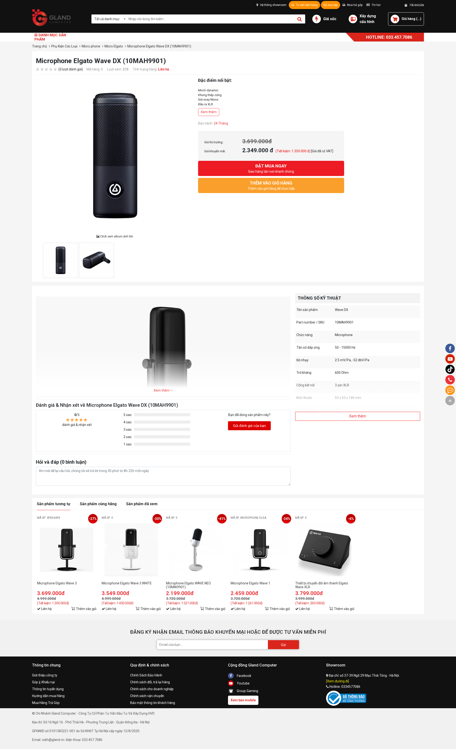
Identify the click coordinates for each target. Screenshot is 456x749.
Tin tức (376, 5)
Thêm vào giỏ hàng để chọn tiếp (271, 185)
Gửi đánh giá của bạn (249, 426)
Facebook (243, 676)
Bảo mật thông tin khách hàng (152, 703)
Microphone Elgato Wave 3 (57, 583)
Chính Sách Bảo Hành (146, 675)
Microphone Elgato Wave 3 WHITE (127, 583)
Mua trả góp (354, 5)
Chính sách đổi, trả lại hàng (150, 682)
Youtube (243, 683)
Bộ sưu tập (330, 5)
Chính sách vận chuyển (147, 696)
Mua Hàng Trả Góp (46, 703)
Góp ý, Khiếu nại (43, 682)
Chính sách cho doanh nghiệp (152, 689)
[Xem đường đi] (337, 681)
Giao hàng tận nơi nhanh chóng (271, 168)
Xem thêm (209, 112)
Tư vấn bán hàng (306, 5)
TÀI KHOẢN (415, 5)
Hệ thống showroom (272, 5)
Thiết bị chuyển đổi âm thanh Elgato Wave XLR (321, 585)
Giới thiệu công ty (44, 675)
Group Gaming (247, 691)
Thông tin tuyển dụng (48, 689)
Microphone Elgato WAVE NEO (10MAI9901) (188, 585)
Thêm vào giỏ (86, 609)
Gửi (283, 645)
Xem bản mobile (243, 700)
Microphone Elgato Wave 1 (250, 583)
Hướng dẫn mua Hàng (48, 696)
